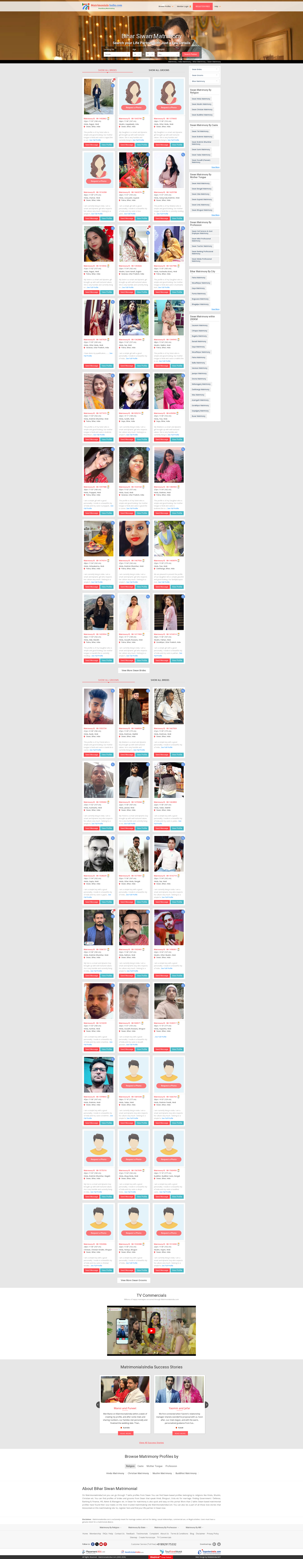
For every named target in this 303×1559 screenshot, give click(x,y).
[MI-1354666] (134, 244)
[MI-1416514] (169, 612)
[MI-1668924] (134, 706)
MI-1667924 (172, 728)
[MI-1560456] (169, 1148)
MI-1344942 (172, 340)
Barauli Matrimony (199, 341)
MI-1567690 (136, 1170)
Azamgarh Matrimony (200, 400)
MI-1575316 (101, 1170)
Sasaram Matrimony (199, 325)
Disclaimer (200, 1533)
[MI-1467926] (134, 538)
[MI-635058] (169, 391)
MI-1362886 (136, 340)
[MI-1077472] (98, 391)
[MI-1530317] (169, 1001)
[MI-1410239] (98, 1001)
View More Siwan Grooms (134, 1280)
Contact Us (120, 1533)
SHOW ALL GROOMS (159, 70)
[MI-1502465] (134, 927)
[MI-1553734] (98, 706)
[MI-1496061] (169, 927)
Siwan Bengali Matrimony (201, 189)
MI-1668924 (136, 728)
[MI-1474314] (98, 538)
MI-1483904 (172, 487)
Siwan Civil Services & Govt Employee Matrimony (202, 232)
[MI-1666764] (169, 1075)
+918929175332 (166, 1544)
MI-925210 (136, 413)
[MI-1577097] (134, 854)
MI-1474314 (101, 561)
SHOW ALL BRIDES (107, 70)
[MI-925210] (134, 391)
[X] (97, 1544)
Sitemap (133, 1537)
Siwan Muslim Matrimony (201, 104)
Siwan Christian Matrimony (202, 109)
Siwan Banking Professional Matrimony (202, 252)
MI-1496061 (172, 949)
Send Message (91, 145)
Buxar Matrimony (198, 416)
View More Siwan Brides (134, 670)
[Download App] (214, 1544)
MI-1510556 (101, 266)
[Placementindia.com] (93, 1551)
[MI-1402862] (98, 96)
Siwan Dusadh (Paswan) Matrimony (201, 161)
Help (216, 6)
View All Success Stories (151, 1442)
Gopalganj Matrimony (200, 411)
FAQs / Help (108, 1533)
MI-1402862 (101, 119)
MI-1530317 (172, 1023)
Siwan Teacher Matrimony (202, 246)
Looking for (109, 49)
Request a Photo (133, 107)
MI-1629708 (172, 192)
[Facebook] (93, 1544)
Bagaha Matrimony (199, 336)
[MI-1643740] (134, 96)
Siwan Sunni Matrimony (201, 149)
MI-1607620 (101, 340)
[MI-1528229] (98, 854)
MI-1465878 (172, 561)
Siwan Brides (197, 69)
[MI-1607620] (98, 317)
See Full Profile (95, 140)
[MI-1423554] (98, 612)
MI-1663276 (136, 192)
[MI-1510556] (98, 244)
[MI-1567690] (134, 1148)
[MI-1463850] (169, 780)
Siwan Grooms (197, 75)
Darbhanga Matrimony (200, 389)
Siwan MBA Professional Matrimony (201, 239)
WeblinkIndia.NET (214, 1557)
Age (134, 49)
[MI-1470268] (134, 780)
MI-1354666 (136, 266)
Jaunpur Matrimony (199, 373)
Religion (161, 49)
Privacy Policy (213, 1533)
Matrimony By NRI (194, 1527)
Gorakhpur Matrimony (200, 405)
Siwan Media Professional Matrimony (202, 260)
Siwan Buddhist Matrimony (202, 115)
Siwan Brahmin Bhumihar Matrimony (201, 143)
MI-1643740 (136, 119)
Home (85, 1533)
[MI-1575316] (99, 1148)
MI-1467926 (136, 561)
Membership (95, 1533)
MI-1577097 (136, 876)
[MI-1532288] (134, 1222)
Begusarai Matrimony (200, 299)
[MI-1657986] (169, 244)
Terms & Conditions (179, 1533)
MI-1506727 (101, 949)
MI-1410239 (101, 1023)
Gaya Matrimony (198, 288)
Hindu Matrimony (115, 1473)
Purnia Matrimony (199, 293)
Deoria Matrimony (199, 379)
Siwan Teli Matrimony (200, 131)
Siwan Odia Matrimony (200, 194)
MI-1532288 (136, 1244)
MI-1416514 (172, 634)
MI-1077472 (101, 413)
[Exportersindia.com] (209, 1551)
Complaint (154, 1533)
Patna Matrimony (198, 277)
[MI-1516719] (169, 854)
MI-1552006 (101, 1244)
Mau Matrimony (198, 395)
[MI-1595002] (98, 780)
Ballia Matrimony (198, 363)
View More (215, 167)
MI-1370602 (172, 119)
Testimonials (142, 1533)
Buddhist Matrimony (186, 1473)
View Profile (107, 145)
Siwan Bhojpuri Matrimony (202, 210)
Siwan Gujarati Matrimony (202, 199)
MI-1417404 (136, 634)
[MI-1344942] (169, 317)
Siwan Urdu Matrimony (200, 205)
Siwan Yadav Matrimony (201, 155)
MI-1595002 (101, 802)
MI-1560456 (172, 1170)
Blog (192, 1533)
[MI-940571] (134, 1001)
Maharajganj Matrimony (201, 384)
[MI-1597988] (98, 465)
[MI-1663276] (134, 170)
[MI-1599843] (98, 1075)
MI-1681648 (136, 1097)
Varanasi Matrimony (199, 368)
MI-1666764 (172, 1097)
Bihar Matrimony (198, 81)
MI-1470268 (136, 802)
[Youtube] (101, 1544)
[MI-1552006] (99, 1222)
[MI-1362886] (134, 317)
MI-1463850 (172, 802)
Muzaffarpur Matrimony (201, 283)
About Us (164, 1533)
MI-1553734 (101, 728)
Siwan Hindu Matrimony (201, 99)
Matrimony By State (137, 1527)
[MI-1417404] (134, 612)
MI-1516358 (101, 192)
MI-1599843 (101, 1097)
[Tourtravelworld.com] (170, 1551)
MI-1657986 (172, 266)
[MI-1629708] (169, 170)
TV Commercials (164, 1537)
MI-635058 (171, 413)
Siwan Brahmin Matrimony (202, 136)
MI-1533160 (136, 487)
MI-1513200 (172, 1244)
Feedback (130, 1533)
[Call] (113, 85)
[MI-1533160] (134, 465)
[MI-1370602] (169, 96)
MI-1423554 (101, 634)
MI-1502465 (136, 949)
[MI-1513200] (169, 1222)
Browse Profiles (165, 6)
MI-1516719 (172, 876)
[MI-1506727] (98, 927)
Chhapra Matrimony (199, 331)
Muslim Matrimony (162, 1473)
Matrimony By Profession (165, 1527)
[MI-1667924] (169, 706)
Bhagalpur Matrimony (200, 304)
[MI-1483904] (169, 465)
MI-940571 (136, 1023)
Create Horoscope (147, 1537)
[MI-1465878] (169, 538)
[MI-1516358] (99, 170)
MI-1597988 (101, 487)
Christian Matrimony (138, 1473)
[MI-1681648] (134, 1075)
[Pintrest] (105, 1544)
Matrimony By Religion (110, 1527)
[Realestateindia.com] (132, 1551)
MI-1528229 (101, 876)
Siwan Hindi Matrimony (200, 183)
